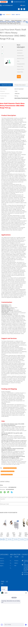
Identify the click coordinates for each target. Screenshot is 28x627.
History (11, 563)
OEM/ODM (16, 563)
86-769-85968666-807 (8, 5)
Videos (13, 14)
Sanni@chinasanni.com (19, 1)
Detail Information (6, 85)
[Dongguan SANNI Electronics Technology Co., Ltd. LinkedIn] (24, 9)
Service (11, 565)
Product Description (20, 85)
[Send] (26, 624)
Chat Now (25, 21)
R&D (15, 565)
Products (8, 14)
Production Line (17, 560)
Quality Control (11, 21)
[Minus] (26, 593)
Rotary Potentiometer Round (6, 474)
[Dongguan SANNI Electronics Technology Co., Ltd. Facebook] (19, 9)
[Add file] (2, 624)
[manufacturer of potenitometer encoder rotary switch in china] (9, 47)
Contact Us (19, 21)
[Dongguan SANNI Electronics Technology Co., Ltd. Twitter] (21, 9)
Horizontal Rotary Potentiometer (7, 471)
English (23, 5)
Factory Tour (3, 21)
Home (3, 14)
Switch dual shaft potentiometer (10, 468)
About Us (18, 14)
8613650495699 (10, 489)
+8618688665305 (12, 487)
